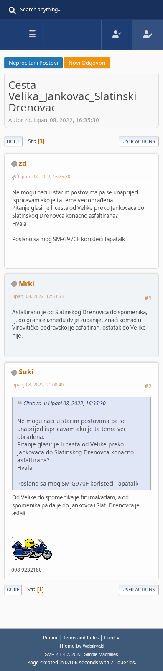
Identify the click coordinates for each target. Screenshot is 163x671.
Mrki (26, 283)
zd (22, 163)
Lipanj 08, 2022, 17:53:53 (37, 296)
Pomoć (50, 637)
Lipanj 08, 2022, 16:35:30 (44, 176)
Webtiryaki (93, 645)
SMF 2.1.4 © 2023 (63, 654)
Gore (13, 589)
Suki (26, 371)
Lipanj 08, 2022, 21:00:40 (37, 384)
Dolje (13, 141)
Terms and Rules (81, 637)
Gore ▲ (112, 637)
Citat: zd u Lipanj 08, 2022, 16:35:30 (64, 403)
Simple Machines (101, 654)
